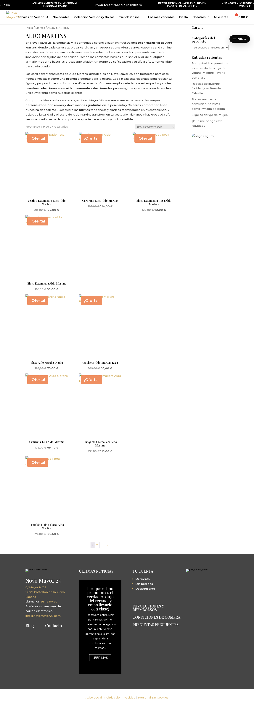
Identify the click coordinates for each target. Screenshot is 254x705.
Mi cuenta (221, 17)
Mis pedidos (144, 584)
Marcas (40, 27)
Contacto (53, 625)
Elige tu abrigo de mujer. (210, 115)
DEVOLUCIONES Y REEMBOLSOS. (148, 607)
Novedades (61, 17)
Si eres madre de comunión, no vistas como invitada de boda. (208, 104)
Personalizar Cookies (153, 697)
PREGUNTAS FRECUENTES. (156, 624)
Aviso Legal (94, 697)
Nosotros (199, 17)
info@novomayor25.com (43, 616)
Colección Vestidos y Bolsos (94, 17)
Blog (29, 625)
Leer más (100, 657)
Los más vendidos (161, 17)
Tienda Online (129, 17)
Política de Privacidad (120, 697)
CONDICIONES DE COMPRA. (157, 617)
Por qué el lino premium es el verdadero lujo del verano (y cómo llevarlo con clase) (100, 599)
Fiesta (183, 17)
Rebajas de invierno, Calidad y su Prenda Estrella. (206, 88)
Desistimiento (145, 588)
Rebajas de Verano (30, 17)
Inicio (29, 27)
